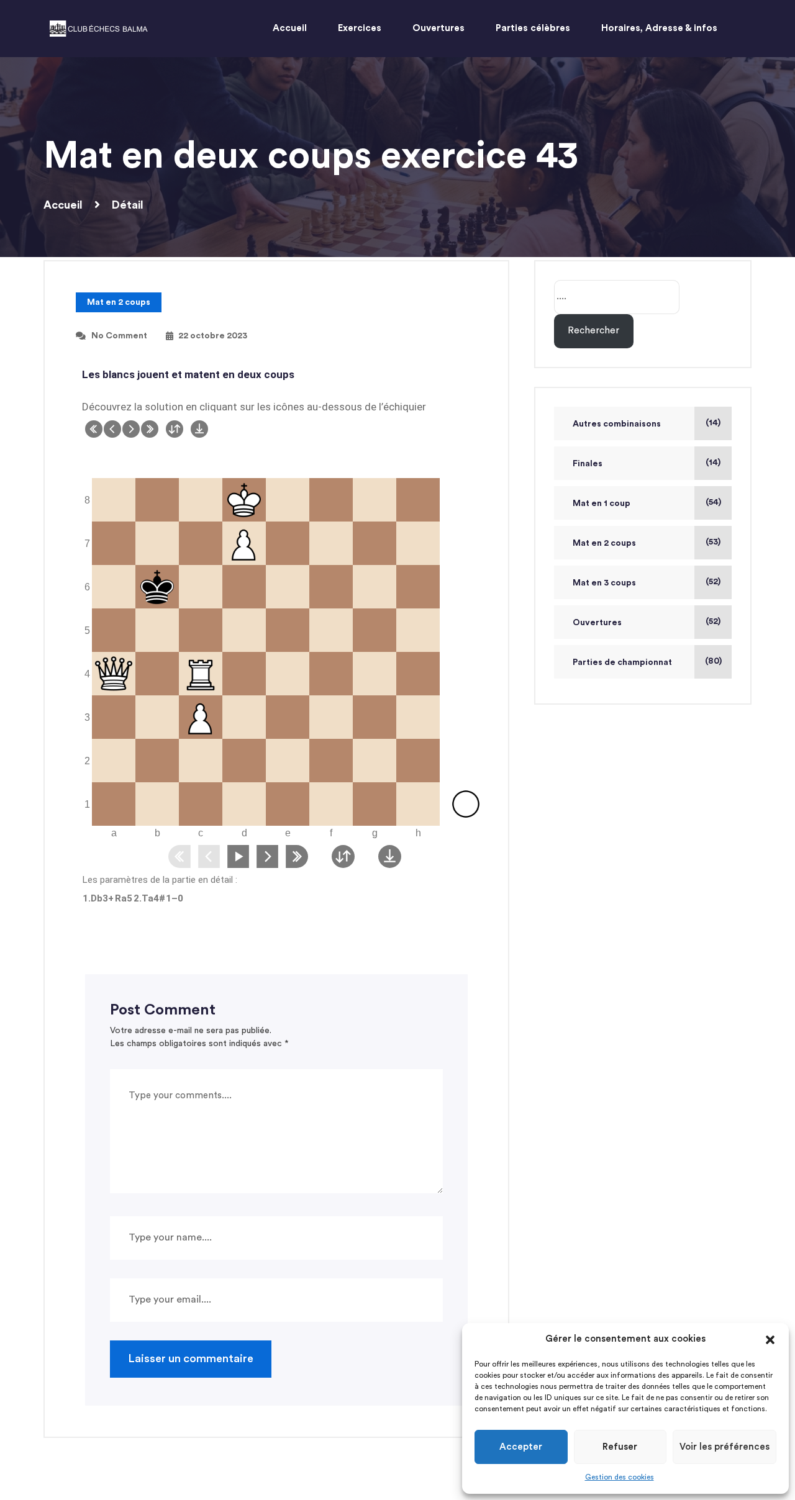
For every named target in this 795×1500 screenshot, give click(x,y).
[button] (770, 1339)
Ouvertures (597, 622)
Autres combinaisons (617, 424)
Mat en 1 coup (601, 503)
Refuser (619, 1447)
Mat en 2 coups (118, 302)
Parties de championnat (622, 662)
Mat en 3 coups (604, 583)
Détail (127, 204)
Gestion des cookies (619, 1477)
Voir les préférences (724, 1447)
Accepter (520, 1447)
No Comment (119, 336)
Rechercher (593, 330)
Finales (587, 463)
